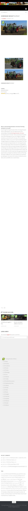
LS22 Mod (4, 18)
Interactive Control (5, 485)
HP (20, 483)
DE (15, 479)
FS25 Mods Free (4, 495)
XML (13, 490)
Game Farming (23, 481)
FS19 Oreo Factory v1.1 (11, 460)
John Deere (13, 485)
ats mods (18, 474)
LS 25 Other (5, 389)
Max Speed (24, 486)
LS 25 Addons (6, 405)
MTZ (5, 488)
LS (20, 484)
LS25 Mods (6, 493)
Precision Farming (21, 488)
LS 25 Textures (6, 400)
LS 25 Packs (5, 392)
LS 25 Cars (5, 374)
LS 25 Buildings (6, 372)
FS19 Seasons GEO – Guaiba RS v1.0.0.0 (18, 457)
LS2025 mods (11, 495)
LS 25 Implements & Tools (8, 383)
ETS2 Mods (13, 474)
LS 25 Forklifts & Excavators (8, 381)
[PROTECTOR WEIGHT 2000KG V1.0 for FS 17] (20, 317)
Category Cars (9, 479)
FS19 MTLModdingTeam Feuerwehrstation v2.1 (17, 466)
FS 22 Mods (18, 475)
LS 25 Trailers (5, 370)
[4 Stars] (3, 93)
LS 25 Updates (6, 398)
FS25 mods (18, 477)
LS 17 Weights (4, 12)
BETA (2, 479)
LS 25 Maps (5, 361)
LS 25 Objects (6, 385)
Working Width (10, 490)
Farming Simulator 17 (10, 481)
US (6, 490)
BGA (4, 479)
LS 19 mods (3, 474)
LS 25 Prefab (5, 387)
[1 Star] (1, 93)
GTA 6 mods (8, 474)
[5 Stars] (4, 93)
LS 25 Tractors (6, 363)
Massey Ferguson (11, 486)
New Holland (13, 488)
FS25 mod (12, 493)
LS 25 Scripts (5, 403)
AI (21, 477)
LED (17, 485)
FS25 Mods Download (20, 493)
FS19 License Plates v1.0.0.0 (13, 464)
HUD (22, 483)
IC (23, 483)
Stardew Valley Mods (7, 492)
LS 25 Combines (6, 365)
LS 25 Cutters (5, 379)
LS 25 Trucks (5, 368)
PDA (17, 488)
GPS (18, 483)
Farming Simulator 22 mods (6, 475)
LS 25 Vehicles (6, 376)
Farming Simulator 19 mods (17, 133)
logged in (9, 334)
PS (24, 488)
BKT (6, 479)
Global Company (15, 483)
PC (15, 488)
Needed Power (8, 488)
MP (3, 488)
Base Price (23, 477)
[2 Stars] (2, 93)
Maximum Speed (18, 486)
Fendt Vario (16, 481)
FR (18, 481)
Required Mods (3, 490)
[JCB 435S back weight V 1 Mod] (7, 317)
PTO (26, 488)
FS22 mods (23, 474)
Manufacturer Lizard (4, 486)
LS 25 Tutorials (6, 396)
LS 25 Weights (6, 394)
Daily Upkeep (13, 479)
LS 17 (22, 485)
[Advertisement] (14, 46)
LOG (18, 485)
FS (4, 307)
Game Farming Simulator (6, 483)
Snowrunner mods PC (11, 477)
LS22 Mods (14, 475)
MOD (2, 488)
